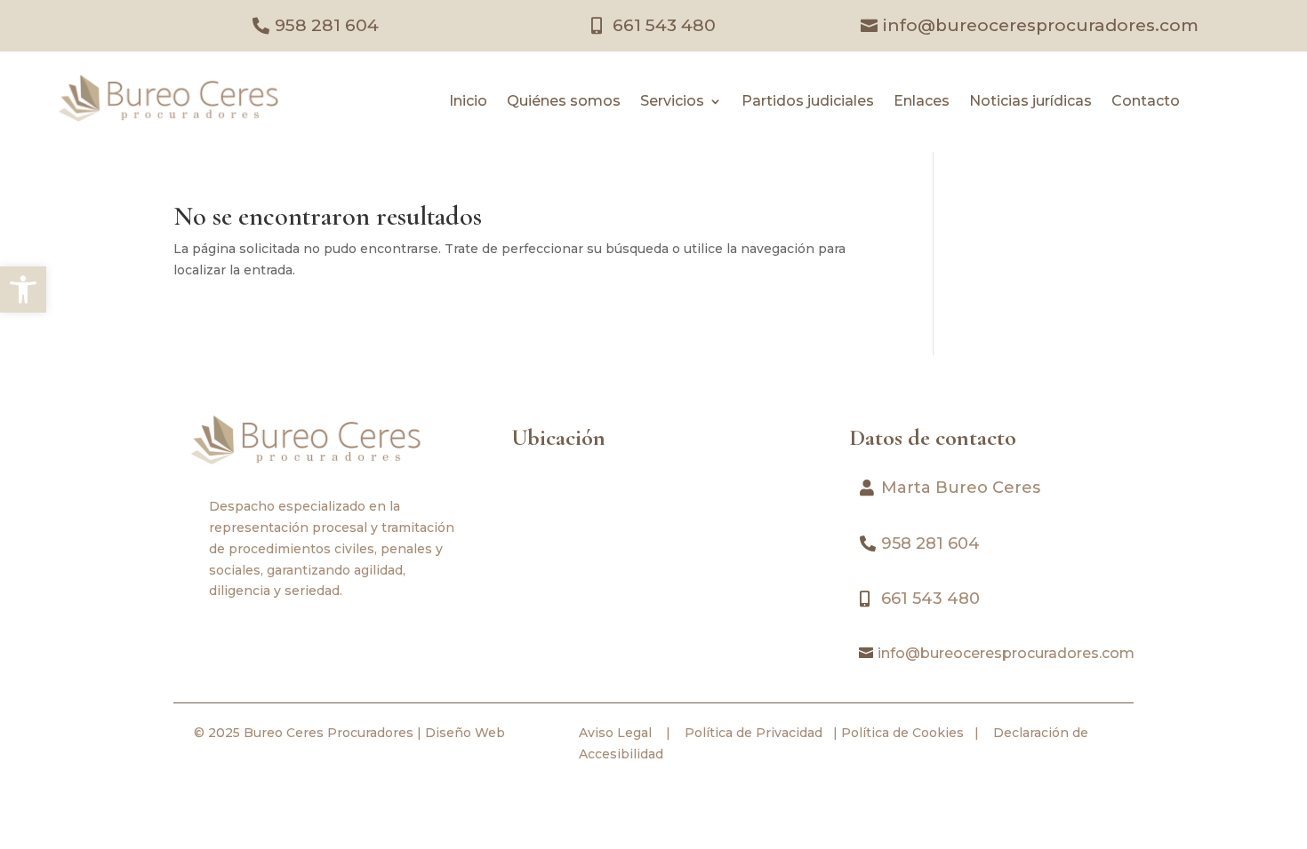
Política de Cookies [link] (901, 733)
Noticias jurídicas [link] (1030, 102)
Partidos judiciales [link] (808, 102)
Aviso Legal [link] (615, 733)
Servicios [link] (672, 102)
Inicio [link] (468, 102)
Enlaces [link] (922, 102)
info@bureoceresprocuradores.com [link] (1041, 25)
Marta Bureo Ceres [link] (960, 487)
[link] (23, 289)
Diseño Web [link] (465, 733)
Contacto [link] (1145, 102)
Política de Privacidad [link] (751, 733)
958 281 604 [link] (327, 25)
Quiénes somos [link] (564, 102)
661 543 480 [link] (664, 25)
